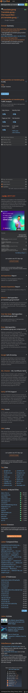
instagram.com (21, 473)
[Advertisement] (14, 61)
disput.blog (4, 497)
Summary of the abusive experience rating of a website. (13, 290)
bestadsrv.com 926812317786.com (11, 570)
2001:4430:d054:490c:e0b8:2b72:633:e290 (13, 590)
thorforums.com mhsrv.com (10, 553)
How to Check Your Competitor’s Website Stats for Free (17, 636)
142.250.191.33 (21, 36)
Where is (14, 299)
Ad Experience (14, 276)
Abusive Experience (14, 287)
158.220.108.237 (5, 598)
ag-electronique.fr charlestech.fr (11, 561)
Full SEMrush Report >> (21, 253)
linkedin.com (20, 479)
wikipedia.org (7, 483)
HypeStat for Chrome (15, 536)
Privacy (16, 691)
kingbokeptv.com (6, 507)
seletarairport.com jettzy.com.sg (11, 557)
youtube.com (20, 471)
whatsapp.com (21, 485)
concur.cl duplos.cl (7, 559)
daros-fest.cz (5, 493)
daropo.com (4, 508)
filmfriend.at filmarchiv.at (9, 568)
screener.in (4, 503)
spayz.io (3, 510)
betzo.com (4, 514)
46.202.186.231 (5, 602)
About (20, 691)
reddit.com (20, 477)
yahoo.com (20, 481)
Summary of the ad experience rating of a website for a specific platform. (12, 279)
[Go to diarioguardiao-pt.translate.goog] (17, 17)
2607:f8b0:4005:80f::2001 (9, 36)
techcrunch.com (5, 499)
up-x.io (3, 520)
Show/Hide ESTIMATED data (12, 646)
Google (14, 355)
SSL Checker (14, 371)
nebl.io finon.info (6, 549)
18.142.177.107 (5, 584)
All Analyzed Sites (5, 691)
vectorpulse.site (5, 495)
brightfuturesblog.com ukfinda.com (11, 563)
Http (14, 409)
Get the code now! (14, 669)
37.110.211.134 (5, 582)
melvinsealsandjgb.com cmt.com (11, 566)
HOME (13, 1)
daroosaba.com (5, 501)
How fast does (14, 315)
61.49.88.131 (4, 588)
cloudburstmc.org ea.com (9, 547)
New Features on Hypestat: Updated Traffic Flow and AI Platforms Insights (16, 629)
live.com (19, 483)
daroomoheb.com (6, 512)
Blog (12, 691)
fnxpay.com (4, 518)
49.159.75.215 (5, 594)
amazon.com (20, 475)
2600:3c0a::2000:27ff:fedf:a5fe (10, 580)
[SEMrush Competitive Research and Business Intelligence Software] (8, 196)
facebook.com (8, 473)
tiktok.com (7, 477)
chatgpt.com (7, 481)
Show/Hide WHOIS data (10, 652)
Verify (14, 392)
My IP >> (24, 610)
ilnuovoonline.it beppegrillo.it (10, 555)
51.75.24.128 (4, 605)
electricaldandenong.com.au (9, 505)
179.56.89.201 (5, 586)
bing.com (6, 479)
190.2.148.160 (5, 592)
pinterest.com (8, 485)
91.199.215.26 (5, 596)
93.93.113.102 (4, 607)
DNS (14, 428)
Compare (21, 4)
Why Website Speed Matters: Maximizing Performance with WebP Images (16, 622)
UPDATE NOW (14, 261)
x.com (5, 475)
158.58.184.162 (5, 600)
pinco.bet (4, 516)
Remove (6, 655)
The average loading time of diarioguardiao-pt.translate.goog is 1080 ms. (12, 320)
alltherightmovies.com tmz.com (11, 551)
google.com (7, 471)
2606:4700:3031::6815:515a (9, 603)
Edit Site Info (5, 94)
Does (14, 328)
